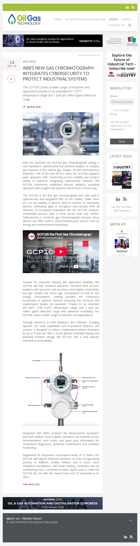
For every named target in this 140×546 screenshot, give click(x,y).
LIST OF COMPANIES (18, 526)
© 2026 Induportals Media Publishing (32, 522)
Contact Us (116, 25)
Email (113, 96)
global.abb (34, 106)
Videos (113, 19)
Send (122, 141)
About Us (12, 518)
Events (126, 19)
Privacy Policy (32, 518)
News (58, 19)
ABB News (29, 61)
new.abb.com (31, 484)
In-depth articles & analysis (85, 19)
